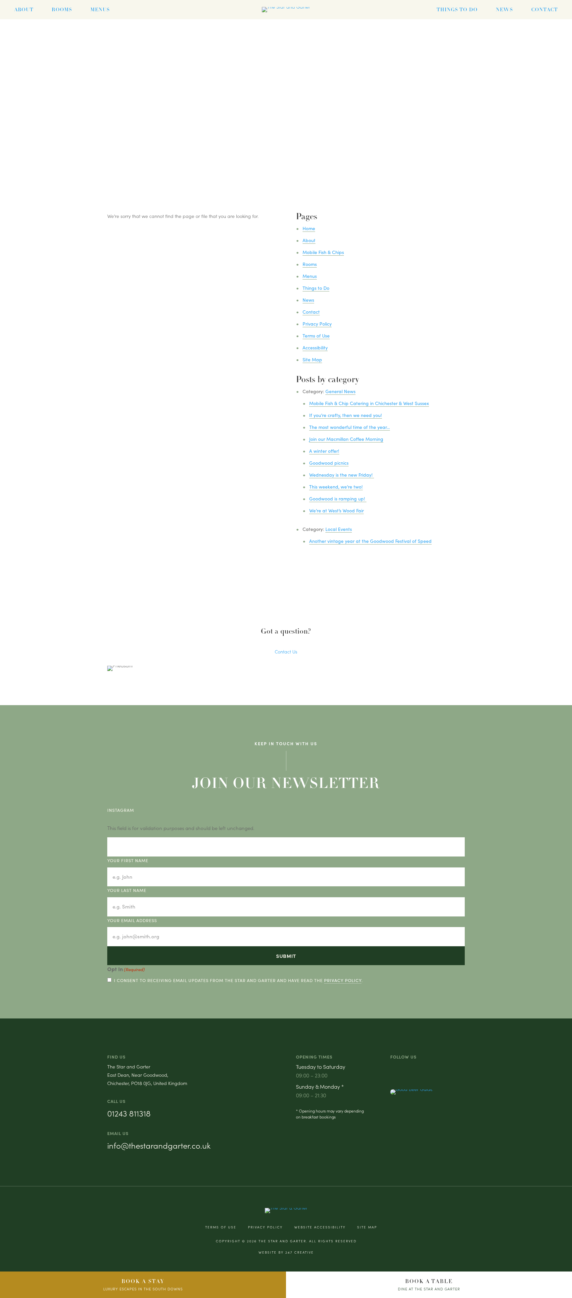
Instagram (120, 810)
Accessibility (315, 347)
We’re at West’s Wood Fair (336, 510)
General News (340, 391)
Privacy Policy (317, 324)
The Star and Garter (282, 1241)
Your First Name (127, 860)
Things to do (457, 10)
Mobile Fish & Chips (323, 252)
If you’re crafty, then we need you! (345, 415)
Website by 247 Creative (286, 1252)
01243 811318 (129, 1113)
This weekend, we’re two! (336, 487)
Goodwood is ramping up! (337, 498)
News (504, 10)
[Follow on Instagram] (393, 1070)
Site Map (312, 359)
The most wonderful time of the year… (349, 427)
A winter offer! (324, 451)
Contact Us (286, 652)
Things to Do (316, 288)
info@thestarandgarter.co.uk (159, 1145)
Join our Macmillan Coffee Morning (346, 439)
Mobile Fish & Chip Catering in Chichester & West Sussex (369, 403)
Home (309, 228)
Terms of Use (316, 336)
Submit (286, 955)
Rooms (62, 10)
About (23, 10)
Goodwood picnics (329, 463)
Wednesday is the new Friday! (341, 475)
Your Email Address (132, 920)
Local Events (338, 529)
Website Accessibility (320, 1227)
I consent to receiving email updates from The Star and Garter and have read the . (238, 980)
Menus (100, 10)
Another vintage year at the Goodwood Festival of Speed (370, 541)
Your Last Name (126, 890)
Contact (544, 10)
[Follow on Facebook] (404, 1070)
